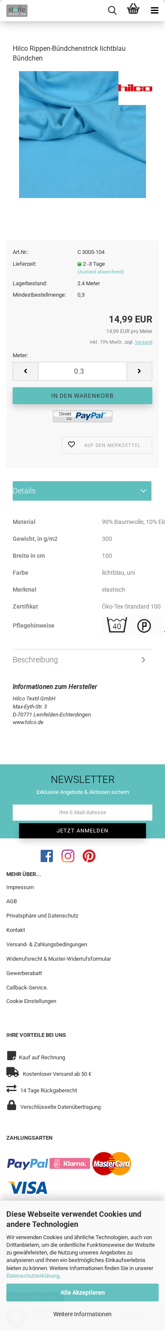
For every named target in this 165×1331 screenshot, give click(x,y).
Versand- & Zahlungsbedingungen (46, 944)
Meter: (20, 355)
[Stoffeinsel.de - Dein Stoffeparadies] (14, 10)
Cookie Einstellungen (31, 1001)
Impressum (20, 887)
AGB (11, 901)
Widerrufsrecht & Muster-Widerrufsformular (58, 959)
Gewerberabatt (24, 973)
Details (24, 490)
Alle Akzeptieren (82, 1292)
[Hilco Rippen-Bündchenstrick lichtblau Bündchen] (82, 134)
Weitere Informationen (82, 1314)
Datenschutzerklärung (32, 1276)
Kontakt (15, 930)
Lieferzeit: (24, 264)
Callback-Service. (27, 987)
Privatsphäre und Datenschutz (42, 915)
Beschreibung (35, 659)
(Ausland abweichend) (100, 272)
